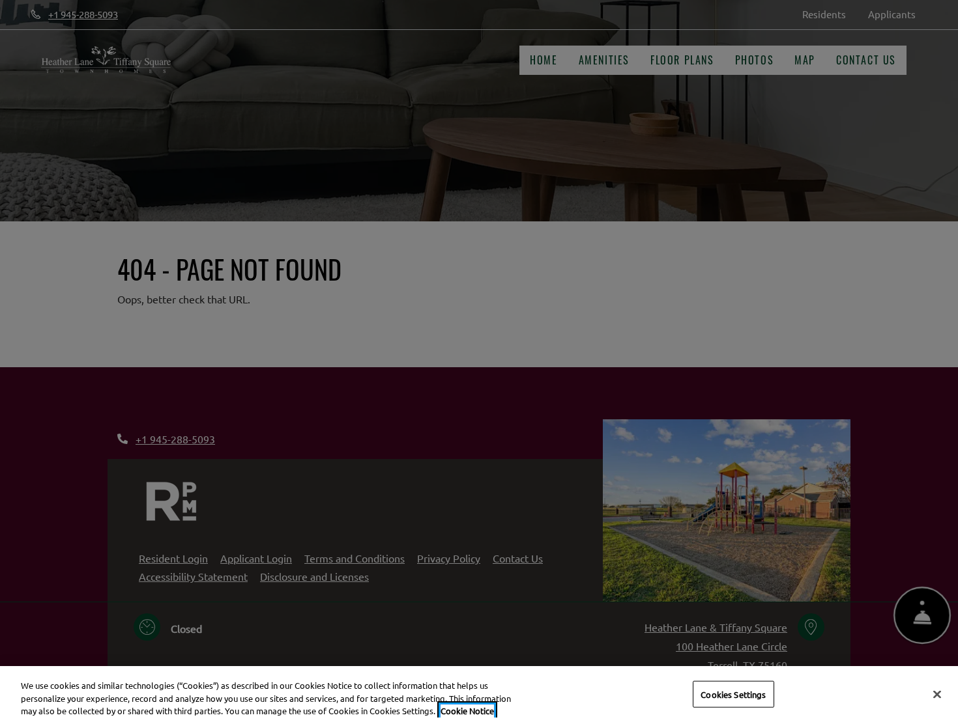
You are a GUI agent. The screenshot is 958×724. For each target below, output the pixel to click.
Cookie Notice (467, 710)
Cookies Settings (733, 693)
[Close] (937, 694)
